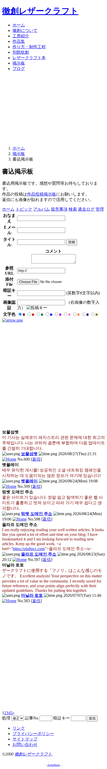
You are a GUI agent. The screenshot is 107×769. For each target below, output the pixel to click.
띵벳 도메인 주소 (36, 513)
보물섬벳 (29, 454)
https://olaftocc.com (29, 548)
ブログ (18, 68)
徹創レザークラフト (40, 11)
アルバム (41, 209)
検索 (73, 209)
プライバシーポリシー (33, 733)
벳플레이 (29, 481)
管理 (100, 209)
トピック (24, 209)
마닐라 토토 (32, 595)
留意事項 (59, 209)
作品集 (18, 41)
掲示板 (18, 63)
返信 (36, 459)
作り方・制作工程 (29, 47)
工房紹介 (20, 36)
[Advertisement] (53, 109)
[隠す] (12, 320)
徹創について (24, 30)
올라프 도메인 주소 (38, 554)
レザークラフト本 (29, 58)
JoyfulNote (53, 765)
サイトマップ (24, 739)
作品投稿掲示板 (41, 194)
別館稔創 (20, 52)
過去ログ (86, 209)
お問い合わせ (24, 744)
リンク (18, 728)
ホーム (18, 25)
